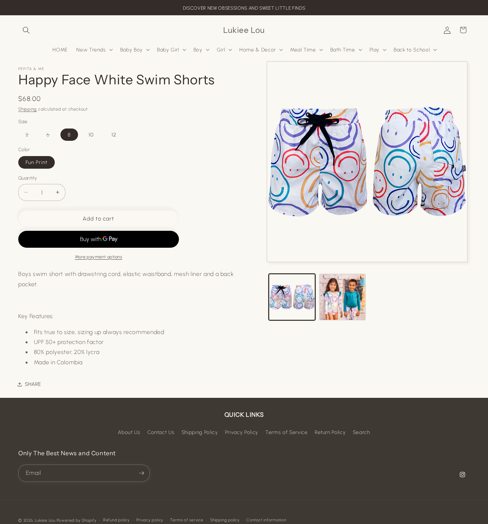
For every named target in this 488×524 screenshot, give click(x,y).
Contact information (266, 520)
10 (91, 134)
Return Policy (330, 432)
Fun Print (36, 162)
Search (361, 432)
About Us (129, 432)
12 (114, 134)
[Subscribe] (141, 473)
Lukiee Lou (45, 520)
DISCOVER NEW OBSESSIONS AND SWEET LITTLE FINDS (244, 8)
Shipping (27, 109)
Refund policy (116, 520)
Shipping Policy (200, 432)
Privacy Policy (241, 432)
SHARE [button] (33, 384)
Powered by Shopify (77, 520)
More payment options (98, 256)
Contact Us (161, 432)
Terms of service (186, 520)
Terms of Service (286, 432)
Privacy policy (149, 520)
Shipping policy (225, 520)
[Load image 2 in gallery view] (342, 297)
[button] (26, 30)
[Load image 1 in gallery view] (292, 297)
